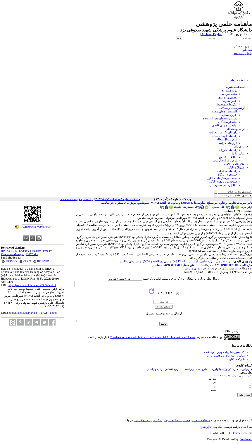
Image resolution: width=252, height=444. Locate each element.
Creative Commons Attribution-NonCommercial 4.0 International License (152, 337)
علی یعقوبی (217, 206)
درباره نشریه (229, 90)
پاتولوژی (216, 369)
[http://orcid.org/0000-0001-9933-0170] (206, 208)
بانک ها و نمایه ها (227, 104)
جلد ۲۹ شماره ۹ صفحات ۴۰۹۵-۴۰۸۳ (117, 199)
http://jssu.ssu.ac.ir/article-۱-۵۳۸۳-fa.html (32, 312)
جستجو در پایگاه (227, 174)
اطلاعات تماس (228, 157)
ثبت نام (247, 49)
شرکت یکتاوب (236, 359)
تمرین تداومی (224, 261)
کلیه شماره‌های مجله (224, 111)
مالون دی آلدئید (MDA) (157, 261)
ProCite (47, 250)
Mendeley (11, 260)
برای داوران (237, 146)
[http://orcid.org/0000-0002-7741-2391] (237, 208)
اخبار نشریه (230, 100)
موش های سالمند (130, 261)
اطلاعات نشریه (235, 86)
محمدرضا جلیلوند (184, 206)
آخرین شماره (229, 114)
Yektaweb (246, 439)
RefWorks (32, 254)
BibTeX (5, 250)
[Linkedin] (28, 322)
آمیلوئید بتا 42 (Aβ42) (185, 261)
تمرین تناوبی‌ (207, 261)
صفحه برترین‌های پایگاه (223, 181)
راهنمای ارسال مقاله (224, 135)
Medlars (36, 250)
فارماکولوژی (230, 369)
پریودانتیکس (172, 369)
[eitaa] (12, 322)
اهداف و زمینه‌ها (227, 97)
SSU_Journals (234, 433)
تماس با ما (238, 153)
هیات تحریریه (229, 93)
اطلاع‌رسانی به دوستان (223, 185)
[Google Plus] (20, 322)
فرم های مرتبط (227, 142)
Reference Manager (12, 254)
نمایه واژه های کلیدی (224, 125)
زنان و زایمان (154, 369)
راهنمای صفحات (227, 171)
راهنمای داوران (228, 150)
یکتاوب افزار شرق (210, 426)
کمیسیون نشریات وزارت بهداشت (224, 352)
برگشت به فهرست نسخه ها (76, 199)
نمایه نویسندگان (227, 121)
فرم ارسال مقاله (226, 139)
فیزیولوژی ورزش (195, 268)
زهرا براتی (246, 206)
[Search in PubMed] (228, 208)
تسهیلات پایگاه (236, 167)
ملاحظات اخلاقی (234, 164)
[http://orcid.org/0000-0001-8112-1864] (171, 208)
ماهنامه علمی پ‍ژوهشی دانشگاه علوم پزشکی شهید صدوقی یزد (172, 420)
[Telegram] (36, 322)
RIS (14, 250)
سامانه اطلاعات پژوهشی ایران (226, 355)
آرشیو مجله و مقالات (232, 107)
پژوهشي (231, 268)
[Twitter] (44, 322)
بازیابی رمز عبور (242, 53)
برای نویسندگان (235, 128)
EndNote (24, 250)
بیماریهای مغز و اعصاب (195, 369)
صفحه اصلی (237, 80)
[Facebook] (52, 322)
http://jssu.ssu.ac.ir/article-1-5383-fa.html (32, 285)
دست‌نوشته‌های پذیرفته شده (220, 118)
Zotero (27, 260)
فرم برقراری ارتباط (225, 160)
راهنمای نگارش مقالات (223, 132)
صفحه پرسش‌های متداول (221, 178)
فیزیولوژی (245, 369)
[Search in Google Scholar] (232, 208)
